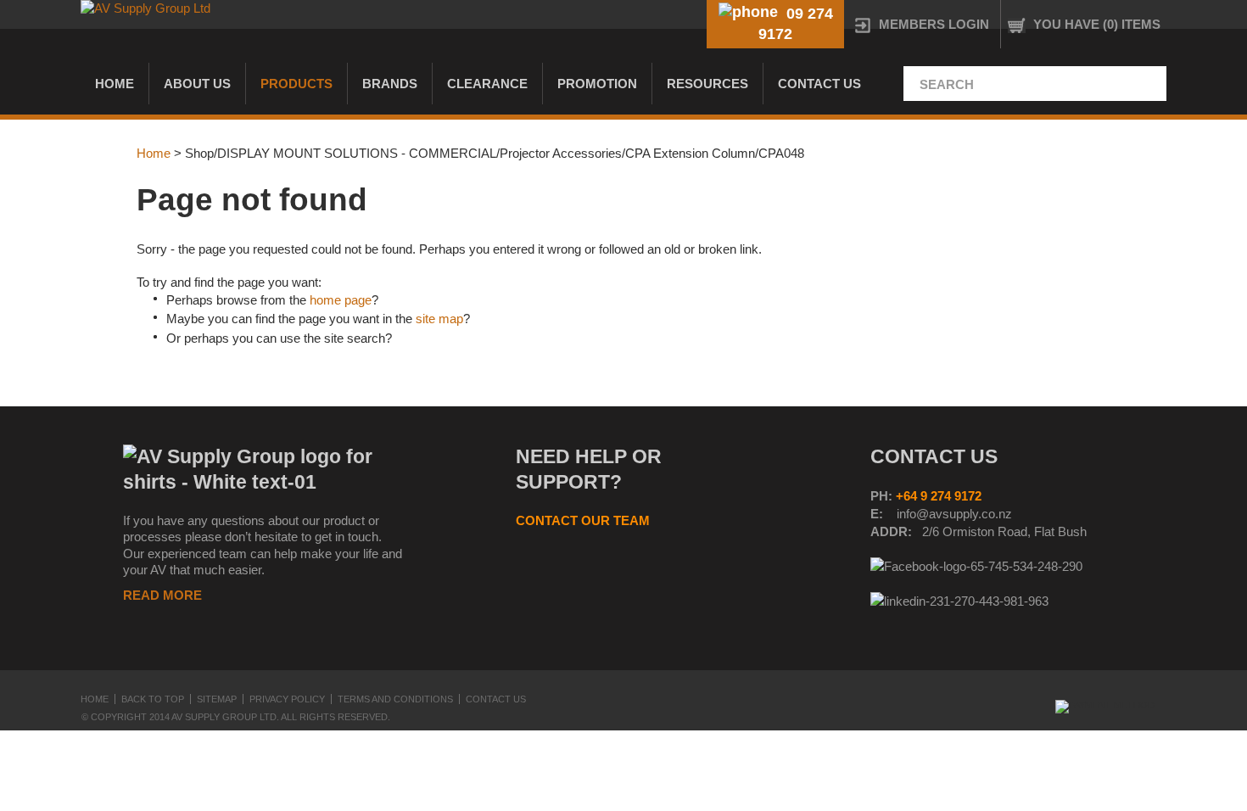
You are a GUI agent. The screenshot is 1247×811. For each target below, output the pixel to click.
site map (439, 318)
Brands (389, 83)
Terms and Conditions (395, 699)
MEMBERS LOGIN (934, 24)
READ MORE (162, 595)
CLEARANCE (487, 83)
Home (114, 83)
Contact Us (819, 83)
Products (296, 83)
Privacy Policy (287, 699)
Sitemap (217, 699)
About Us (197, 83)
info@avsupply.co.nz (954, 513)
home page (341, 300)
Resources (707, 83)
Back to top (152, 699)
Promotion (597, 83)
